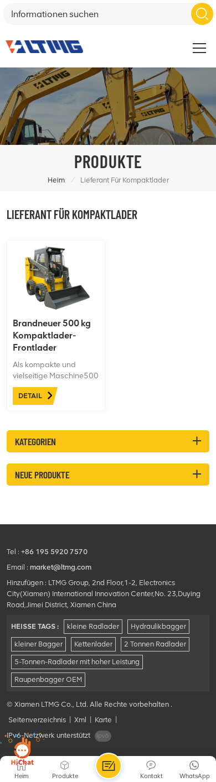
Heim (56, 180)
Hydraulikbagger (158, 626)
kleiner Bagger (38, 644)
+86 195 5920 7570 (54, 552)
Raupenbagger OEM (48, 679)
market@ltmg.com (60, 567)
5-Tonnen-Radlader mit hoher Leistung (77, 662)
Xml (80, 720)
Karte (103, 720)
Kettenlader (93, 644)
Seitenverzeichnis (37, 720)
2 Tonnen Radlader (155, 644)
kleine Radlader (93, 626)
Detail (30, 396)
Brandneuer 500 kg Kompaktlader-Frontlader (52, 335)
